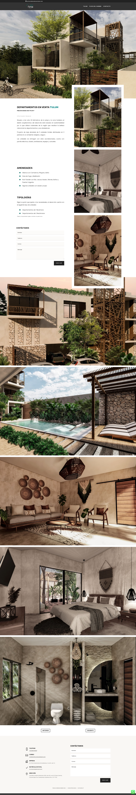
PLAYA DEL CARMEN (95, 6)
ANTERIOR (45, 730)
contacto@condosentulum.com (37, 757)
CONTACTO (106, 6)
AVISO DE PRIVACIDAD (72, 788)
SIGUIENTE (90, 730)
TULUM (85, 6)
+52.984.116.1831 (33, 750)
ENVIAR (59, 263)
